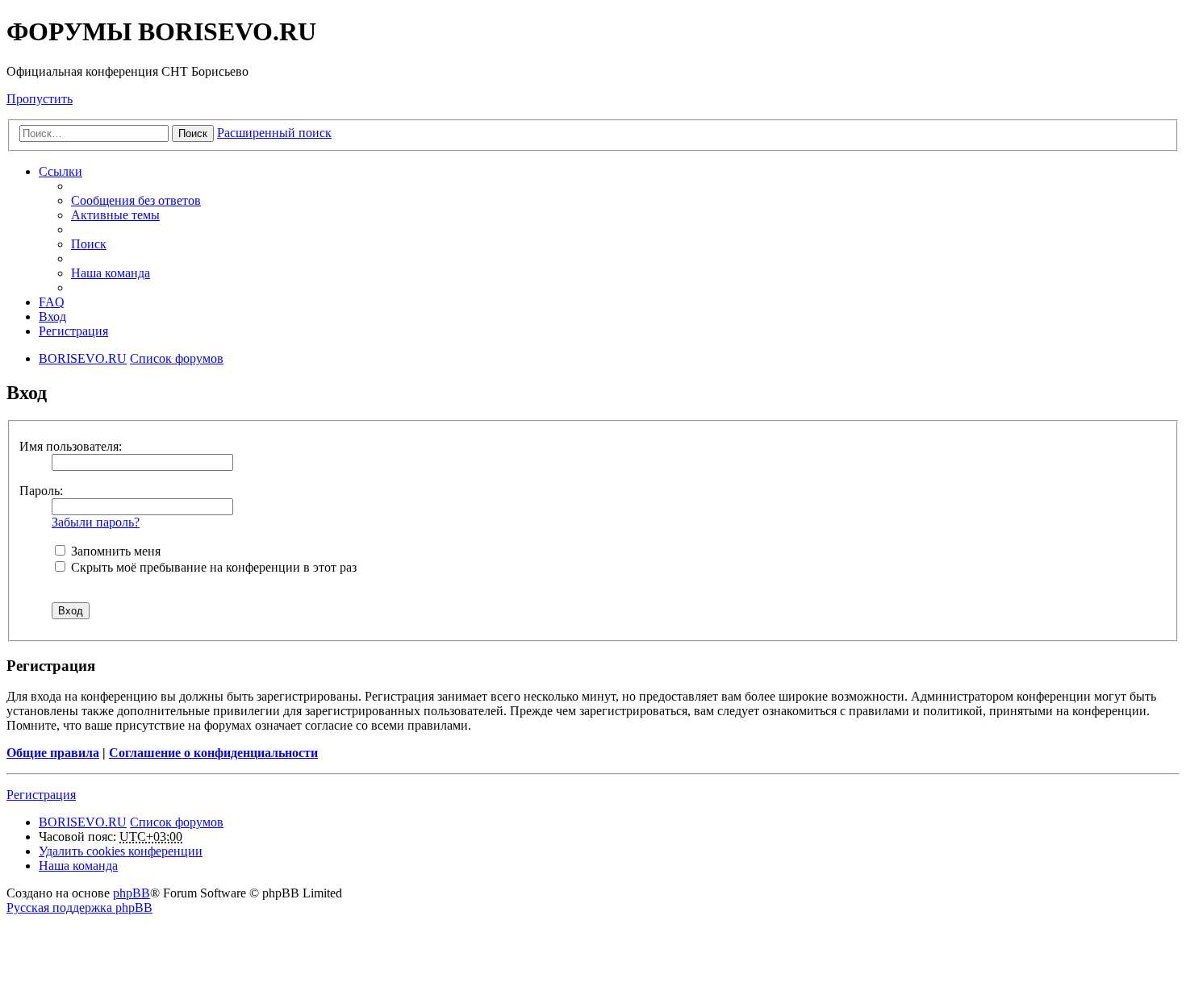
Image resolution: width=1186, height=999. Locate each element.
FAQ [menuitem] (52, 302)
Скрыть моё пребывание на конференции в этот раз (212, 567)
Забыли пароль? (96, 522)
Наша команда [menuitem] (110, 273)
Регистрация (41, 794)
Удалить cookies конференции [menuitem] (121, 851)
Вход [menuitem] (52, 316)
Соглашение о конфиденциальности (213, 753)
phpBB (131, 893)
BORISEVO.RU (83, 822)
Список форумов (176, 822)
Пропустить (39, 99)
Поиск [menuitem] (88, 244)
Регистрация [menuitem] (73, 331)
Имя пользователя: (70, 446)
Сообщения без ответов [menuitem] (136, 200)
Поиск (192, 133)
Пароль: (41, 490)
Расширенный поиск (274, 132)
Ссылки (60, 171)
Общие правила (52, 753)
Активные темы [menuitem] (115, 215)
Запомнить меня (114, 551)
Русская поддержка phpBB (79, 907)
